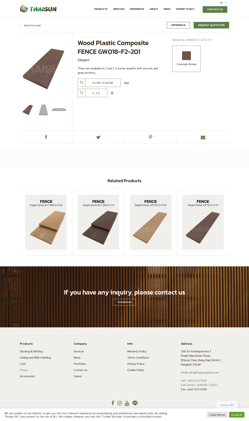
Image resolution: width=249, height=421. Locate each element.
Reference (137, 9)
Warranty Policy (137, 351)
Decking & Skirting (31, 351)
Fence (24, 370)
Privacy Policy (135, 363)
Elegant (84, 59)
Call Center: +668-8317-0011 (199, 385)
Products (101, 9)
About (153, 9)
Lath (23, 363)
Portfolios (80, 363)
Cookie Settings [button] (217, 414)
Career (78, 376)
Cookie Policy (135, 370)
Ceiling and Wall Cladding (35, 357)
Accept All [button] (236, 414)
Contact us (80, 370)
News (167, 9)
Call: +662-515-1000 (194, 380)
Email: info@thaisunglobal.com (200, 372)
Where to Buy (185, 9)
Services (118, 9)
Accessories (27, 376)
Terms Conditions (138, 357)
